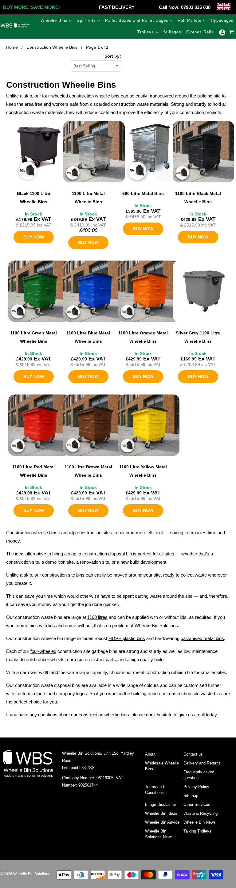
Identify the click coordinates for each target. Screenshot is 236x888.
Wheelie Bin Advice (162, 822)
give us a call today (198, 714)
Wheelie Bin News (199, 822)
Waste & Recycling (200, 813)
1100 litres (97, 617)
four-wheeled (43, 651)
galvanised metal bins (202, 638)
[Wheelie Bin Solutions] (15, 26)
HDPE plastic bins (126, 638)
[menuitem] (56, 20)
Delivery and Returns (202, 763)
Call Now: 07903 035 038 (184, 7)
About (150, 754)
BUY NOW (33, 236)
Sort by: (112, 56)
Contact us (193, 754)
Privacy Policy (196, 786)
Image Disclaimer (160, 804)
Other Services (196, 804)
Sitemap (190, 795)
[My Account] (222, 32)
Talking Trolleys (197, 831)
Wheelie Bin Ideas (161, 813)
